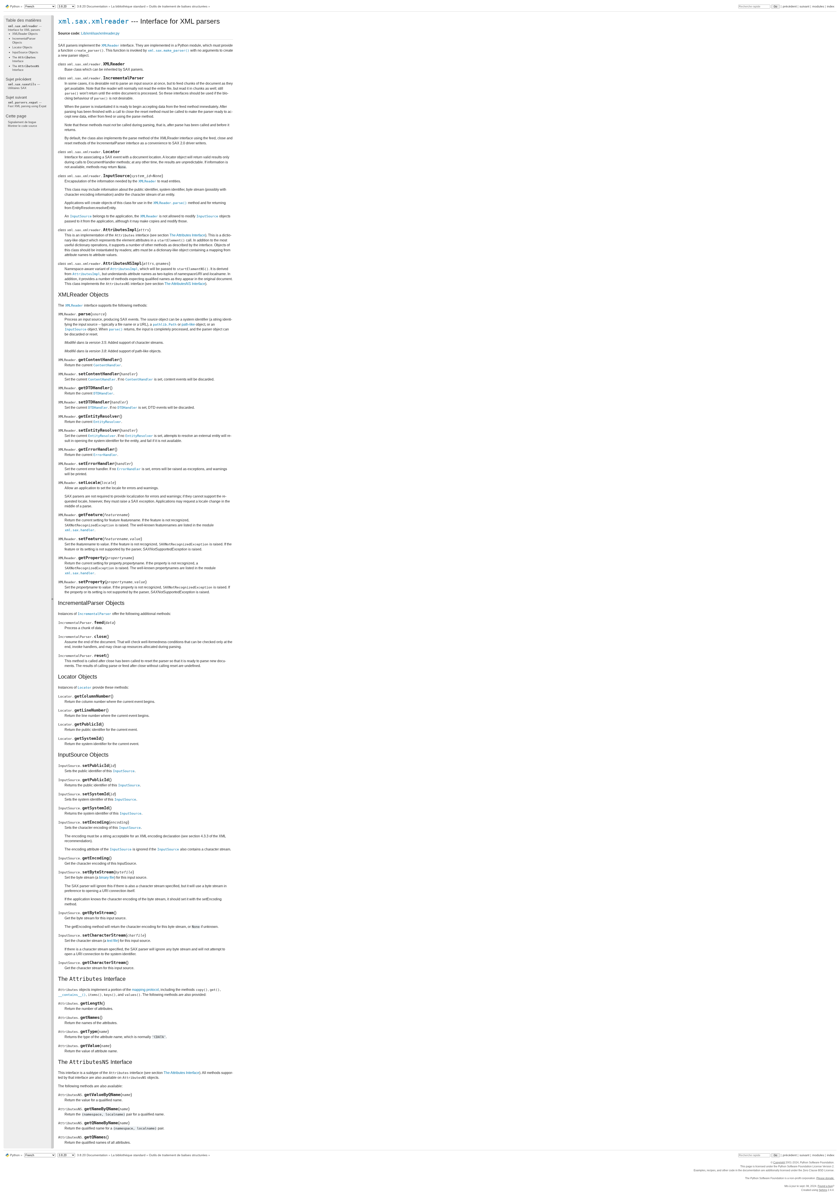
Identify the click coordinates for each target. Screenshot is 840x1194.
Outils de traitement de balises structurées (178, 6)
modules (818, 6)
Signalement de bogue (22, 122)
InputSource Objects (25, 52)
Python (15, 6)
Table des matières (23, 20)
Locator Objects (22, 47)
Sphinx (823, 1190)
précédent (790, 6)
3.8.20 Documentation (92, 6)
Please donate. (825, 1178)
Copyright (779, 1162)
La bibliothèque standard (128, 6)
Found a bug (825, 1186)
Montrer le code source (22, 125)
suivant (804, 6)
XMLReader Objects (25, 33)
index (830, 6)
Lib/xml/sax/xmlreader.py (100, 33)
